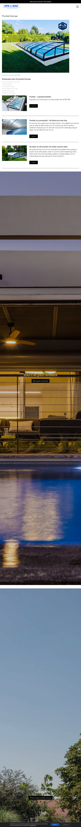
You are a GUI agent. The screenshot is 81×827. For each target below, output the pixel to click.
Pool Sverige (7, 84)
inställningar (33, 825)
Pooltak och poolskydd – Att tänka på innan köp (48, 120)
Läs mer (33, 106)
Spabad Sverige (8, 90)
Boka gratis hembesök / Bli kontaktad (40, 2)
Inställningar (66, 824)
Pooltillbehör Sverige (10, 88)
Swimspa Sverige (9, 93)
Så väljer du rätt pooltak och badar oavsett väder (48, 146)
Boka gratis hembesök (40, 381)
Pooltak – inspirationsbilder (40, 96)
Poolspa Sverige (8, 86)
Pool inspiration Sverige (11, 82)
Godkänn (55, 824)
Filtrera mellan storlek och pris (40, 798)
